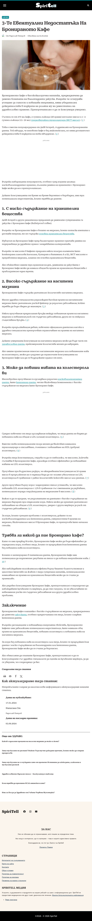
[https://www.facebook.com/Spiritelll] (24, 811)
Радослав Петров (17, 36)
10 (3, 561)
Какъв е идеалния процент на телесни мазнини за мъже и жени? (30, 741)
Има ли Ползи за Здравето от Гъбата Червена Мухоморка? (28, 792)
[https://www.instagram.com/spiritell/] (30, 811)
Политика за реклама (10, 877)
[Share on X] (21, 676)
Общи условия (7, 870)
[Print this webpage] (4, 676)
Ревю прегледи (11, 900)
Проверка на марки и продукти (14, 881)
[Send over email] (10, 676)
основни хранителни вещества (56, 234)
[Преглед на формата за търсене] (88, 5)
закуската (21, 614)
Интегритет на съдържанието (13, 860)
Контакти (5, 867)
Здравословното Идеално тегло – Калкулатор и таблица (27, 774)
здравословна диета (13, 344)
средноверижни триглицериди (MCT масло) (55, 120)
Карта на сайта (8, 864)
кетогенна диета (26, 382)
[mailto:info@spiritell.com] (36, 811)
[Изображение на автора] (3, 35)
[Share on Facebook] (15, 676)
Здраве (5, 17)
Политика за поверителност (13, 874)
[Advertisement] (46, 162)
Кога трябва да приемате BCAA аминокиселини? (23, 783)
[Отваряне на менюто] (5, 5)
